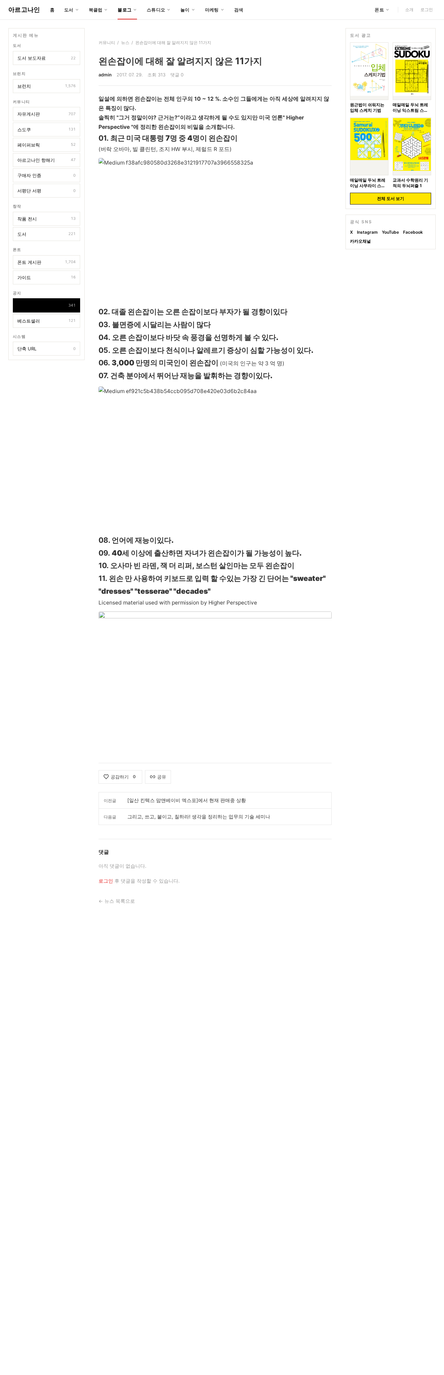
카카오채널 (360, 241)
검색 (239, 9)
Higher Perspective (232, 602)
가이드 (46, 277)
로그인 (426, 9)
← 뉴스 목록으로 (117, 901)
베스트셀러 (46, 320)
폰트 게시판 (46, 262)
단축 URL (46, 348)
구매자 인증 (46, 175)
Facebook (413, 232)
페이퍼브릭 (46, 144)
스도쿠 (46, 129)
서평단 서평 (46, 190)
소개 (409, 9)
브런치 (46, 86)
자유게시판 (46, 114)
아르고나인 (24, 9)
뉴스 (46, 305)
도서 (46, 234)
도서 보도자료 (46, 58)
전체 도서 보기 (390, 198)
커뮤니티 (107, 42)
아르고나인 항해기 (46, 160)
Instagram (367, 232)
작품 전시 (46, 219)
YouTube (390, 232)
